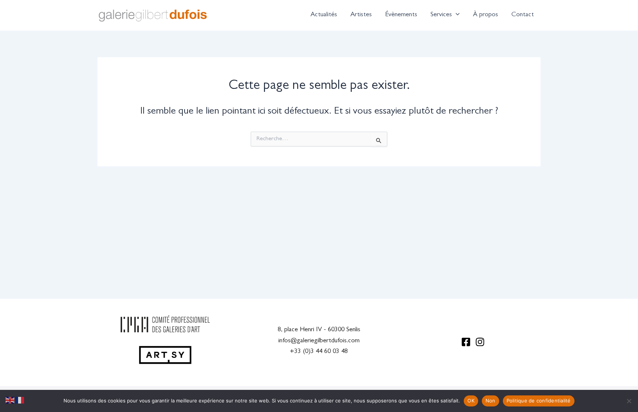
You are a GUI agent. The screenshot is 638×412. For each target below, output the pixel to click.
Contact (522, 15)
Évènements (401, 15)
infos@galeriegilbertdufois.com (319, 341)
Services (441, 15)
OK (470, 401)
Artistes (361, 15)
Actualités (324, 15)
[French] (20, 400)
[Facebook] (466, 342)
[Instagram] (480, 342)
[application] (456, 15)
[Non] (628, 401)
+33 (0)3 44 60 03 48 (319, 352)
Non (490, 401)
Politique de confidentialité (539, 401)
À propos (485, 15)
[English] (10, 400)
